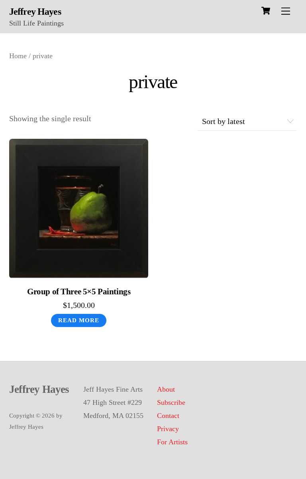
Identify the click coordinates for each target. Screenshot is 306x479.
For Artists (172, 442)
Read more (78, 320)
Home (18, 56)
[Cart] (266, 11)
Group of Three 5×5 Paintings (78, 291)
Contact (168, 416)
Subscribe (171, 402)
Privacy (168, 429)
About (166, 389)
